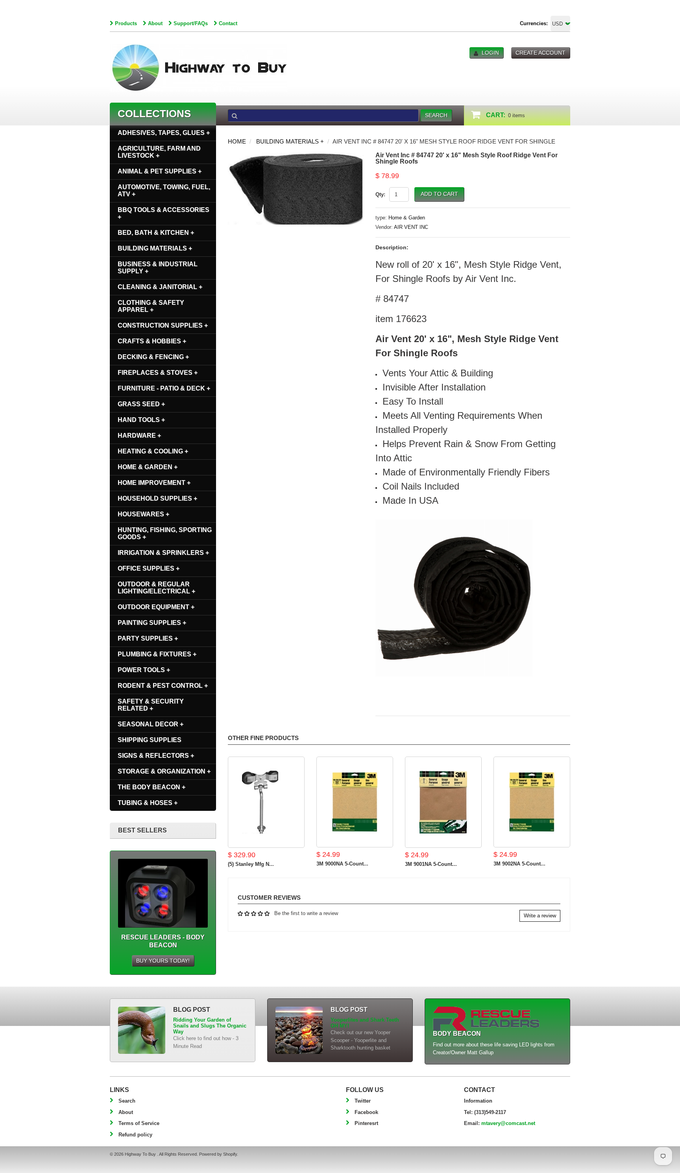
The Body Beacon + (151, 787)
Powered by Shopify (218, 1154)
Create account (540, 53)
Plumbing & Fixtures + (157, 654)
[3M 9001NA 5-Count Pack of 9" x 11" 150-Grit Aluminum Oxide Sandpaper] (443, 802)
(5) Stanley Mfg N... (251, 864)
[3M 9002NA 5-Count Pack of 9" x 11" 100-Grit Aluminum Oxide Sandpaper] (531, 802)
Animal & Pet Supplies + (159, 171)
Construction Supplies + (163, 325)
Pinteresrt (366, 1123)
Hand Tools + (141, 419)
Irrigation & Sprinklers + (163, 552)
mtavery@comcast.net (508, 1123)
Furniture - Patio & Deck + (164, 388)
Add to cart (439, 194)
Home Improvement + (154, 482)
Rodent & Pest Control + (163, 685)
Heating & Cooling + (153, 451)
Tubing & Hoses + (147, 802)
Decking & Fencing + (153, 357)
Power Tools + (144, 670)
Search (126, 1101)
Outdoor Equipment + (156, 607)
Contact (228, 23)
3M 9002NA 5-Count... (519, 864)
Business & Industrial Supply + (158, 267)
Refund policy (135, 1135)
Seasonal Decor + (150, 724)
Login (490, 53)
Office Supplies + (148, 568)
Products (126, 23)
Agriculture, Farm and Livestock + (159, 152)
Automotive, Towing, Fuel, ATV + (164, 190)
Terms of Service (138, 1123)
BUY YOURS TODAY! (163, 961)
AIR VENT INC (411, 227)
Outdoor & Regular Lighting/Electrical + (156, 588)
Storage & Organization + (164, 771)
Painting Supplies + (152, 622)
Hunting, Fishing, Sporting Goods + (165, 533)
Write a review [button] (540, 916)
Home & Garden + (147, 467)
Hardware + (139, 435)
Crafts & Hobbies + (152, 341)
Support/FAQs (191, 23)
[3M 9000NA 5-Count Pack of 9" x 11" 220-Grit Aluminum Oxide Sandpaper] (354, 802)
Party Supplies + (148, 638)
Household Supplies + (157, 498)
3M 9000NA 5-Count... (342, 864)
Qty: (380, 194)
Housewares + (143, 514)
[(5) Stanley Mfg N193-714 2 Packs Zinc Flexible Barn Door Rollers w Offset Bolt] (266, 802)
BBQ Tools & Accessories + (163, 213)
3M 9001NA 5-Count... (431, 864)
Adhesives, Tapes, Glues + (164, 132)
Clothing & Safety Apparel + (151, 306)
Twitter (363, 1101)
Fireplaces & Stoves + (158, 372)
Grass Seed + (141, 404)
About (155, 23)
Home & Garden (406, 218)
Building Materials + (290, 141)
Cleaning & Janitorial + (160, 287)
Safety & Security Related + (151, 705)
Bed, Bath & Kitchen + (156, 232)
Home (237, 141)
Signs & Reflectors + (156, 755)
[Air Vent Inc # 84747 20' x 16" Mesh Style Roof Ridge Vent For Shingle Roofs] (296, 156)
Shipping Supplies (149, 740)
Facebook (366, 1112)
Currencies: (534, 23)
